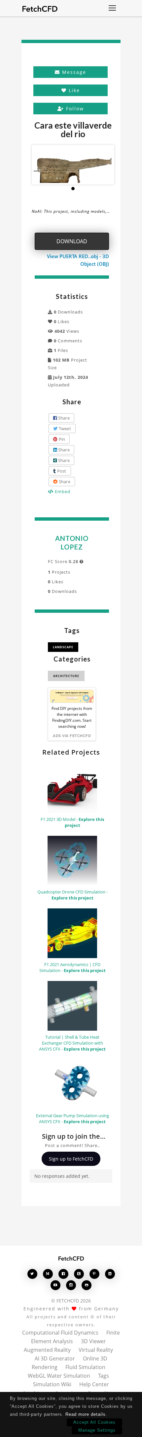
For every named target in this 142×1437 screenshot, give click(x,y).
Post (61, 471)
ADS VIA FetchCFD (72, 736)
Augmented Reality (47, 1349)
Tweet (64, 428)
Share (63, 418)
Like (73, 90)
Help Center (94, 1384)
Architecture (66, 676)
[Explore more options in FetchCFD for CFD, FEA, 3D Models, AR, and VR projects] (112, 9)
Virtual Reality (96, 1349)
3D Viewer (93, 1341)
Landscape (63, 647)
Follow (74, 108)
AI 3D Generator (55, 1358)
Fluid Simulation (85, 1367)
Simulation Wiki (52, 1384)
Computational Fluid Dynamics (60, 1332)
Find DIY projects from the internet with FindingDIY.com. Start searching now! (72, 717)
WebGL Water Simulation (59, 1375)
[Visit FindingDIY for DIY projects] (72, 696)
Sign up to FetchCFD (71, 1159)
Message (73, 72)
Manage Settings (97, 1430)
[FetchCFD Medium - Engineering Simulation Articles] (48, 1274)
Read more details (85, 1414)
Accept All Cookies (94, 1422)
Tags (103, 1375)
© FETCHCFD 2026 (71, 1300)
